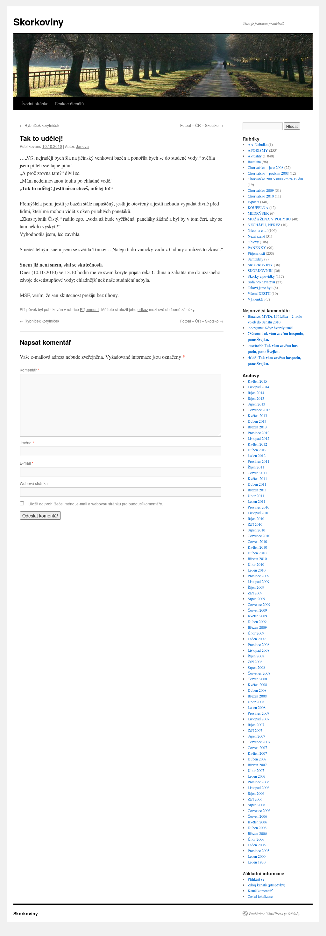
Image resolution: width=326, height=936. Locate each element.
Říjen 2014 (256, 392)
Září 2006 (255, 798)
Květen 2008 (257, 684)
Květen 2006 (257, 821)
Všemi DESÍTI (259, 293)
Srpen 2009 (256, 598)
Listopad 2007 (258, 718)
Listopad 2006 (258, 787)
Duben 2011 (257, 484)
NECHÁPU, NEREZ (264, 224)
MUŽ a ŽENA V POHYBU (269, 218)
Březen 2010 (257, 558)
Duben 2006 (257, 827)
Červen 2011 (257, 472)
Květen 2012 (257, 444)
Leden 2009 (257, 638)
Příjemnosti (89, 309)
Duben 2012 (257, 449)
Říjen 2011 (256, 466)
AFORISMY (258, 150)
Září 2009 (255, 592)
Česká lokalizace (260, 896)
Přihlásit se (256, 879)
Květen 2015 (257, 381)
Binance (254, 316)
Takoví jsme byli (260, 287)
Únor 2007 (256, 770)
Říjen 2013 (256, 398)
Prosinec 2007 (258, 713)
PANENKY (257, 247)
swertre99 (255, 345)
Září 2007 (255, 730)
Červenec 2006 (259, 810)
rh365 (252, 357)
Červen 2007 (257, 747)
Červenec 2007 (259, 741)
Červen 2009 (257, 610)
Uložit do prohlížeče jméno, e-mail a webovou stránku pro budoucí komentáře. (95, 503)
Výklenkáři (256, 299)
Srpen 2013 (256, 403)
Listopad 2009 (258, 581)
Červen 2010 (257, 541)
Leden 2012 (257, 455)
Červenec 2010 (259, 535)
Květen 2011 (257, 478)
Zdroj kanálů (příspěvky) (266, 884)
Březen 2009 (257, 627)
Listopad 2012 (258, 438)
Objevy (253, 241)
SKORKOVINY (260, 264)
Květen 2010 (257, 547)
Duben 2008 (257, 690)
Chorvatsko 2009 (261, 190)
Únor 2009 (256, 632)
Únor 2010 (256, 564)
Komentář (29, 369)
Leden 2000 (257, 856)
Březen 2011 (257, 489)
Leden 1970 (257, 861)
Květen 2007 (257, 753)
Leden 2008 (257, 707)
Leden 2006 (257, 844)
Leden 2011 (257, 501)
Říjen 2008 (256, 655)
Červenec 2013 (259, 409)
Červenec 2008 (259, 673)
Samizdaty (255, 258)
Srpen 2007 (256, 735)
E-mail (26, 463)
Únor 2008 (256, 701)
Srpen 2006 (256, 804)
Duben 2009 (257, 621)
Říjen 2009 (256, 587)
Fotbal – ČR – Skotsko (201, 125)
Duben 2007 (257, 758)
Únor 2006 (256, 839)
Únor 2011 (256, 495)
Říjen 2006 (256, 793)
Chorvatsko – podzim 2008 (268, 173)
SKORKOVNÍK (260, 270)
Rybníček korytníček (39, 125)
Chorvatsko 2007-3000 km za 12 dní (275, 178)
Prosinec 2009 (258, 575)
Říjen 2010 (256, 518)
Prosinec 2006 (258, 781)
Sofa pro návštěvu (261, 281)
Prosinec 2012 (258, 432)
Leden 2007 (257, 776)
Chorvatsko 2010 (261, 195)
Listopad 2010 (258, 512)
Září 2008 (255, 661)
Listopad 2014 (258, 386)
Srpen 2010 (256, 529)
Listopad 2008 (258, 650)
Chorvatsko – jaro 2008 (265, 167)
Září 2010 (255, 524)
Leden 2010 (257, 569)
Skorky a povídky (261, 276)
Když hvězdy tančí (279, 327)
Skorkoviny (38, 21)
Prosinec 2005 (258, 850)
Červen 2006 (257, 816)
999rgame (255, 327)
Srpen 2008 (256, 667)
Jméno (27, 442)
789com (254, 333)
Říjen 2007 (256, 724)
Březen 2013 (257, 426)
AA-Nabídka (257, 144)
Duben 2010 (257, 552)
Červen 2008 (257, 678)
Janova (82, 146)
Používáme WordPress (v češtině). (274, 913)
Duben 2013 (257, 421)
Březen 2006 (257, 833)
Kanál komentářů (260, 890)
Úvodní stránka (34, 104)
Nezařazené (256, 236)
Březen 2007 (257, 764)
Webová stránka (34, 483)
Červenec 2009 (259, 604)
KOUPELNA (258, 207)
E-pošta (253, 201)
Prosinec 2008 (258, 644)
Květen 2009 (257, 615)
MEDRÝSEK (258, 213)
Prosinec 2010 (258, 507)
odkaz (143, 309)
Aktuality (255, 155)
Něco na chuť (257, 230)
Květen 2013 (257, 415)
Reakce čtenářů (69, 104)
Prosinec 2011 (258, 461)
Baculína (254, 161)
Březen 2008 (257, 695)
